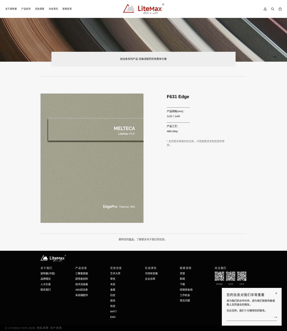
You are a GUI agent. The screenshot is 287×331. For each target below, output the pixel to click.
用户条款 (56, 327)
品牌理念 (46, 278)
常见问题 (185, 300)
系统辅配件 (81, 295)
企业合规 (150, 278)
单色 (112, 278)
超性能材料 (81, 278)
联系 (131, 239)
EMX (113, 317)
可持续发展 (151, 273)
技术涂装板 (81, 284)
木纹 (112, 284)
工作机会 (185, 295)
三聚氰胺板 (81, 273)
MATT (113, 311)
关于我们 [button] (46, 268)
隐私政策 (43, 327)
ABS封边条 (81, 289)
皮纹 (112, 300)
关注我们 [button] (220, 268)
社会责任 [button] (151, 268)
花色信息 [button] (116, 268)
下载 (182, 284)
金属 (112, 289)
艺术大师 (115, 273)
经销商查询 (186, 289)
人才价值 (46, 284)
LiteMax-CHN (18, 327)
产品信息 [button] (81, 268)
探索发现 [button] (186, 268)
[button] (12, 9)
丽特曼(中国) (48, 273)
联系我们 (46, 289)
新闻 (182, 278)
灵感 (182, 273)
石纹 (112, 295)
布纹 (112, 306)
